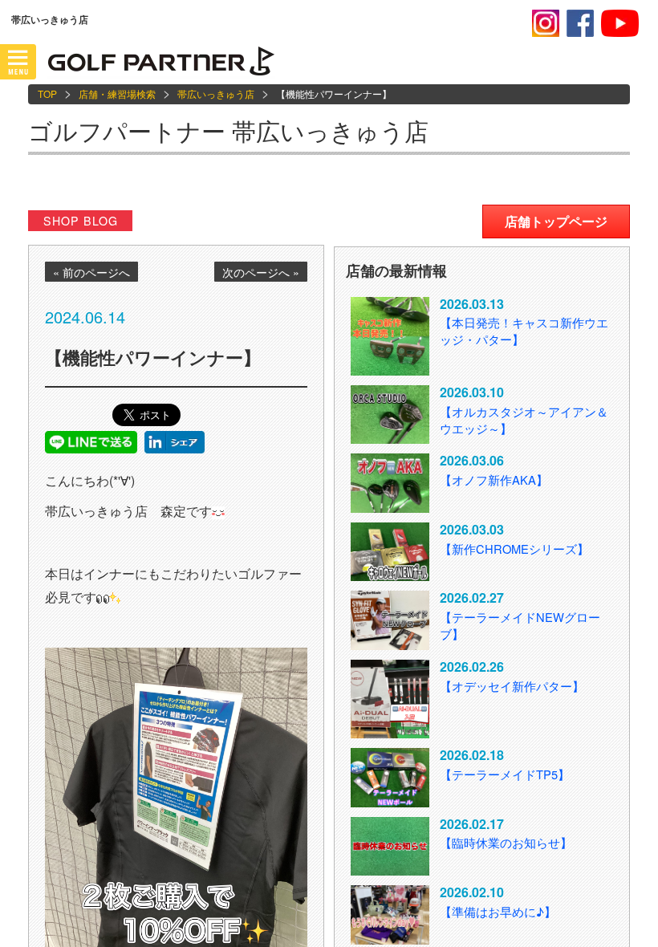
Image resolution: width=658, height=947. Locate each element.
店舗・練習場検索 (117, 93)
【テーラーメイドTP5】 (505, 774)
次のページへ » (260, 272)
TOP (47, 93)
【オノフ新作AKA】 (494, 479)
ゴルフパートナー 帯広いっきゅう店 (228, 130)
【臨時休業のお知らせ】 (506, 842)
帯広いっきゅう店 (215, 93)
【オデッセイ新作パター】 (512, 685)
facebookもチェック (580, 23)
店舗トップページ (556, 221)
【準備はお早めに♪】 (498, 911)
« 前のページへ (91, 272)
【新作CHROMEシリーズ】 (514, 548)
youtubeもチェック (620, 23)
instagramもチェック (545, 23)
